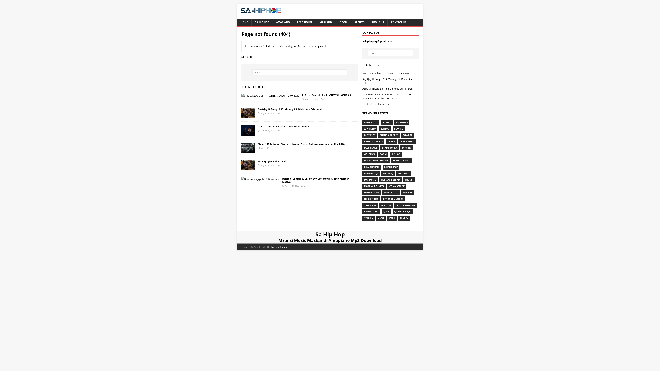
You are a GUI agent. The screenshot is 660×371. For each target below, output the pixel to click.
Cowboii (407, 135)
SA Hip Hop (370, 205)
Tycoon (368, 218)
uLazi (381, 218)
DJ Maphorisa (389, 147)
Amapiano (283, 22)
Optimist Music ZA (393, 199)
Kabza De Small (401, 160)
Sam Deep (386, 205)
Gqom (343, 22)
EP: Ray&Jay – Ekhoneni (272, 161)
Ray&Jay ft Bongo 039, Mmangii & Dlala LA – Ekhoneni (290, 109)
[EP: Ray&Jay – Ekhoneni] (248, 168)
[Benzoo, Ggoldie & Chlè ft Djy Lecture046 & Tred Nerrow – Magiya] (260, 179)
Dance (391, 141)
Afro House (304, 22)
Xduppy (404, 218)
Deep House (370, 147)
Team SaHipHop (279, 246)
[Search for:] (299, 72)
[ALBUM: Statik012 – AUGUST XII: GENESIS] (270, 95)
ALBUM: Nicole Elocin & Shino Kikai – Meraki (284, 126)
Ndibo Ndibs (371, 199)
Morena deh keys (374, 186)
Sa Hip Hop (262, 22)
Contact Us (398, 22)
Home (244, 22)
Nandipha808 (371, 192)
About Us (378, 22)
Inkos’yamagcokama (376, 160)
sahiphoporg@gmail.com (377, 41)
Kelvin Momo (372, 167)
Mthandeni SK (397, 186)
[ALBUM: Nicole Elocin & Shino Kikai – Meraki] (248, 133)
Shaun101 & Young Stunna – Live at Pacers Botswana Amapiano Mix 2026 (301, 144)
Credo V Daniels (373, 141)
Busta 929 (369, 135)
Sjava (386, 211)
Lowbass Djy (371, 173)
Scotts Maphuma (405, 205)
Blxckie (398, 128)
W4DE (392, 218)
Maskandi (326, 22)
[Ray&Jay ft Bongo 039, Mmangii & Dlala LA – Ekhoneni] (248, 116)
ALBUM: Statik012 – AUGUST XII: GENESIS (326, 95)
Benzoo (385, 128)
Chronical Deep (389, 135)
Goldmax (369, 154)
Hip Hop (395, 154)
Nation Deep (391, 192)
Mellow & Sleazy (390, 179)
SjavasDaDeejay (403, 211)
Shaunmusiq (371, 211)
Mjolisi (409, 179)
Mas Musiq (370, 179)
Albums (359, 22)
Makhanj (388, 173)
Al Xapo (386, 122)
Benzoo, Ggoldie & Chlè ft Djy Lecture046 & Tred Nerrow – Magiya (316, 180)
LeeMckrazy (391, 167)
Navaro (407, 192)
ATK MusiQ (370, 128)
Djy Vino (407, 147)
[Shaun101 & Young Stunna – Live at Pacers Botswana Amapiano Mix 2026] (248, 150)
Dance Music (407, 141)
